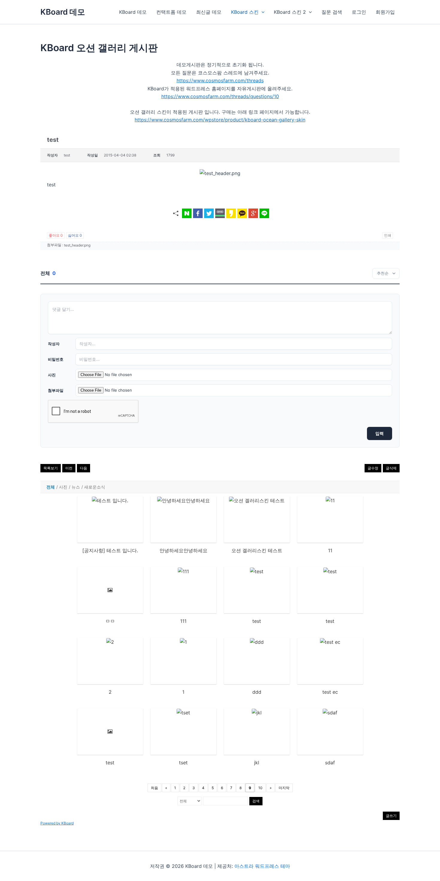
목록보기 (50, 468)
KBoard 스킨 (245, 12)
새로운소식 (94, 486)
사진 (52, 374)
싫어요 (75, 235)
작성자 (54, 343)
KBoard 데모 (62, 11)
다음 (83, 468)
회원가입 (385, 12)
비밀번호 (55, 359)
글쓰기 (391, 815)
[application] (262, 12)
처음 (154, 788)
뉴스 (76, 486)
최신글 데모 (208, 12)
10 (260, 788)
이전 (68, 468)
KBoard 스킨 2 (290, 12)
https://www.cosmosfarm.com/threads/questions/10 (220, 96)
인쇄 (387, 235)
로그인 (359, 12)
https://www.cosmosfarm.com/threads (220, 80)
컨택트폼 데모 (171, 12)
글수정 (373, 468)
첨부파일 (55, 390)
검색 (256, 801)
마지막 (284, 788)
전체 (50, 486)
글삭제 (391, 468)
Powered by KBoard (57, 823)
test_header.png (77, 245)
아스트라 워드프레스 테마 (262, 866)
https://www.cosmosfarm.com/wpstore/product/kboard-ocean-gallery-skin (220, 120)
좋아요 (56, 235)
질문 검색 (331, 12)
